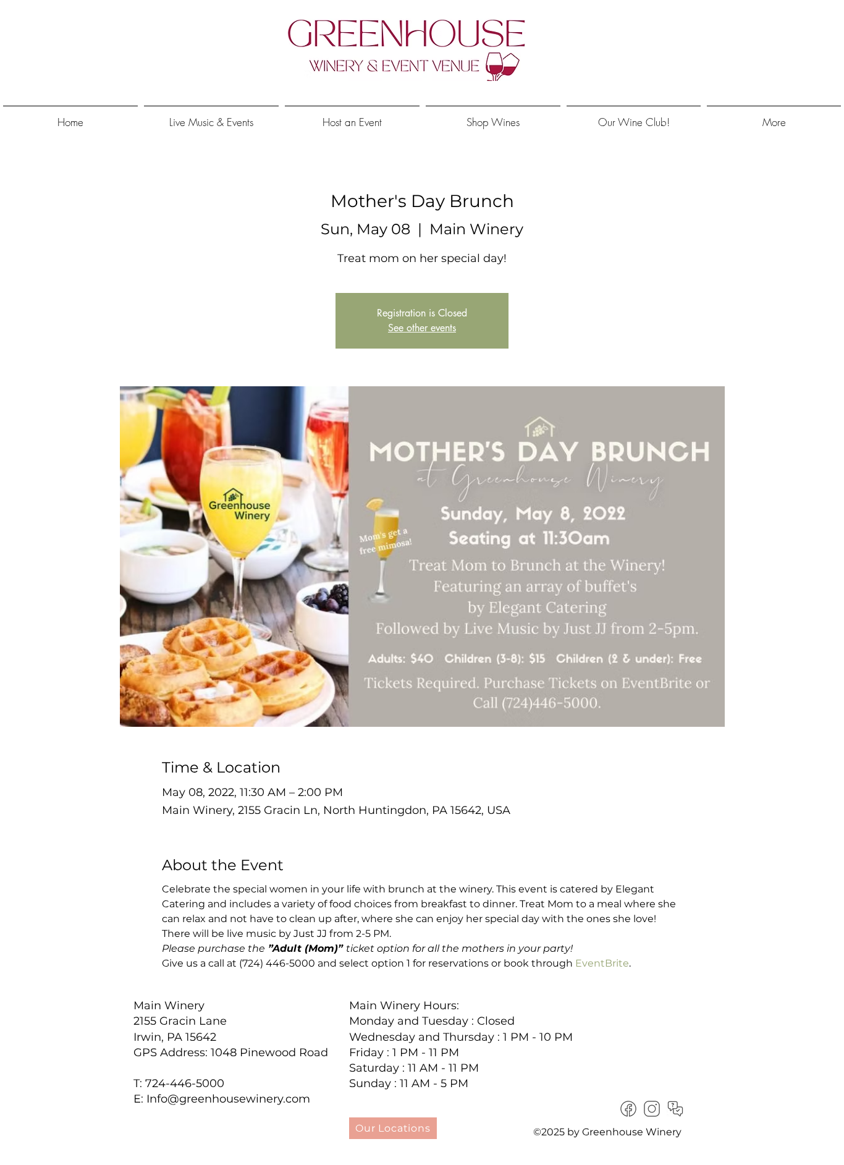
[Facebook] (628, 1108)
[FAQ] (675, 1108)
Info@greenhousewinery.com (228, 1099)
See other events (422, 327)
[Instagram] (651, 1108)
